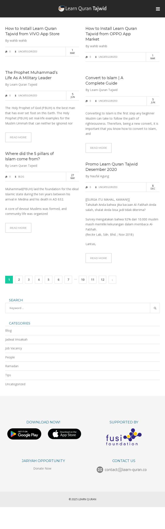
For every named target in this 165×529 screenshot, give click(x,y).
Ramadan (11, 366)
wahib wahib (18, 40)
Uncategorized (27, 51)
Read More (18, 137)
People (10, 357)
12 (102, 279)
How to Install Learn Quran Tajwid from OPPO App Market (111, 34)
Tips (8, 375)
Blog (21, 176)
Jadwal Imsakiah (16, 339)
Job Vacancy (13, 348)
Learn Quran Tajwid (23, 85)
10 (82, 279)
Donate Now (42, 468)
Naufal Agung (99, 176)
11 (92, 279)
